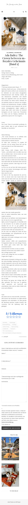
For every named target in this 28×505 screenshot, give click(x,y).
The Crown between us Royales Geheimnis (12, 333)
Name (4, 353)
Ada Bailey (5, 322)
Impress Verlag (14, 326)
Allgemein (10, 52)
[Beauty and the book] (14, 4)
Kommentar (5, 381)
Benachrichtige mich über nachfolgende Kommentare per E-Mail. (12, 377)
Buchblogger (12, 322)
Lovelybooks (5, 328)
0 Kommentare (22, 336)
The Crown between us (8, 331)
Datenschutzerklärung (7, 422)
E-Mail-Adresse (6, 361)
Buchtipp (14, 324)
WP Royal (18, 502)
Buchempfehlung (6, 324)
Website (4, 369)
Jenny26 (6, 336)
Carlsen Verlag (6, 326)
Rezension (17, 52)
